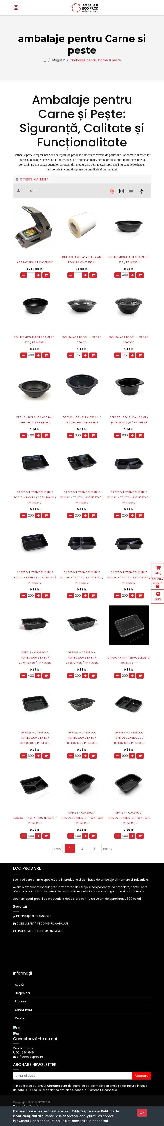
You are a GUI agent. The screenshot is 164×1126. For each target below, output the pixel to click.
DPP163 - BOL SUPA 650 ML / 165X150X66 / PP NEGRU (82, 419)
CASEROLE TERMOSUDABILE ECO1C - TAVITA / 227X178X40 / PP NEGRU (35, 497)
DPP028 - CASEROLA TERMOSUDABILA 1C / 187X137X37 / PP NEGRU (35, 738)
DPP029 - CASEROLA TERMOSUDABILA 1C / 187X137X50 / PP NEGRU (82, 738)
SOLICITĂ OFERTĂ (157, 583)
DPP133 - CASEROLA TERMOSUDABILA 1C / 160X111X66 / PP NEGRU (82, 818)
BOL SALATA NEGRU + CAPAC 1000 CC (128, 339)
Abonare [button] (141, 1075)
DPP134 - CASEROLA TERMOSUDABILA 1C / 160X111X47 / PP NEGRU (129, 818)
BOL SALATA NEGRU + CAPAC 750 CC (81, 339)
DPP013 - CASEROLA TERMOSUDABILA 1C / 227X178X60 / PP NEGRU (35, 658)
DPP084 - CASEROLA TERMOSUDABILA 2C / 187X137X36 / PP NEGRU (129, 738)
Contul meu (23, 1010)
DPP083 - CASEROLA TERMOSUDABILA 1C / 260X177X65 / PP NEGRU (82, 658)
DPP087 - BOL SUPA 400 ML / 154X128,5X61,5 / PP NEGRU (129, 419)
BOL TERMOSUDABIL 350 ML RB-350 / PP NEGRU (129, 259)
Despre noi (22, 993)
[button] (22, 190)
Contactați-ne (23, 1048)
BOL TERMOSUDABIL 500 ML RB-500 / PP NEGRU (35, 339)
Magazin (58, 60)
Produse (20, 1001)
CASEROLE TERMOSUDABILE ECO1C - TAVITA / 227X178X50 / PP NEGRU (35, 577)
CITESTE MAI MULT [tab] (34, 179)
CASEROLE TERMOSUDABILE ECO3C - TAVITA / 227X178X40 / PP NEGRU (129, 497)
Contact (21, 1018)
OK (142, 1112)
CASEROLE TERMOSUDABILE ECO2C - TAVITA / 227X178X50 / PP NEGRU (81, 577)
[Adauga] (38, 275)
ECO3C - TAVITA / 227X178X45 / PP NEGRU (35, 820)
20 (32, 190)
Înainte (106, 849)
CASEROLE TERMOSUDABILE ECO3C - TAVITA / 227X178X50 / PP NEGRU (128, 577)
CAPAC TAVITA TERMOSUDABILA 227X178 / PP (129, 660)
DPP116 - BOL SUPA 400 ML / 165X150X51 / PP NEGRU (35, 419)
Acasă (19, 985)
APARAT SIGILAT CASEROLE (35, 262)
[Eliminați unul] (23, 275)
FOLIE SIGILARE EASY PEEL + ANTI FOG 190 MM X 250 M (82, 259)
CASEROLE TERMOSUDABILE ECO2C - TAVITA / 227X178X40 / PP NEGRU (82, 497)
